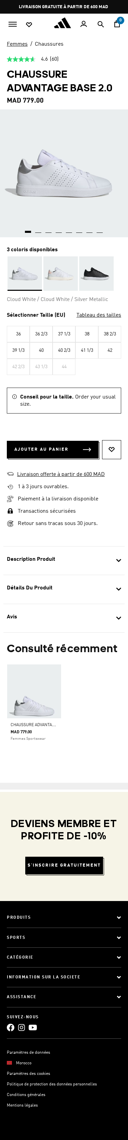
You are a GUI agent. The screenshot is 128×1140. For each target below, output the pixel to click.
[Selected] (25, 273)
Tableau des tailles (98, 315)
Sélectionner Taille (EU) (36, 315)
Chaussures (49, 44)
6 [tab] (79, 229)
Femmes (17, 44)
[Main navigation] (12, 23)
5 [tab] (69, 229)
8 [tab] (100, 229)
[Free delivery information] (10, 487)
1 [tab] (28, 229)
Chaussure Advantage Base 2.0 (42, 725)
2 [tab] (38, 229)
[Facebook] (10, 1027)
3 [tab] (48, 229)
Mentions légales (22, 1106)
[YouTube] (33, 1027)
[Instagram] (21, 1027)
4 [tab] (59, 229)
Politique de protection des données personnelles (52, 1084)
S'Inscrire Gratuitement (64, 865)
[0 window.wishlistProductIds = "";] (29, 24)
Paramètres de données (28, 1053)
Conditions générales (26, 1095)
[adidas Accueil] (64, 22)
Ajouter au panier (41, 449)
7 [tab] (89, 229)
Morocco (23, 1063)
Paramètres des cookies (28, 1074)
